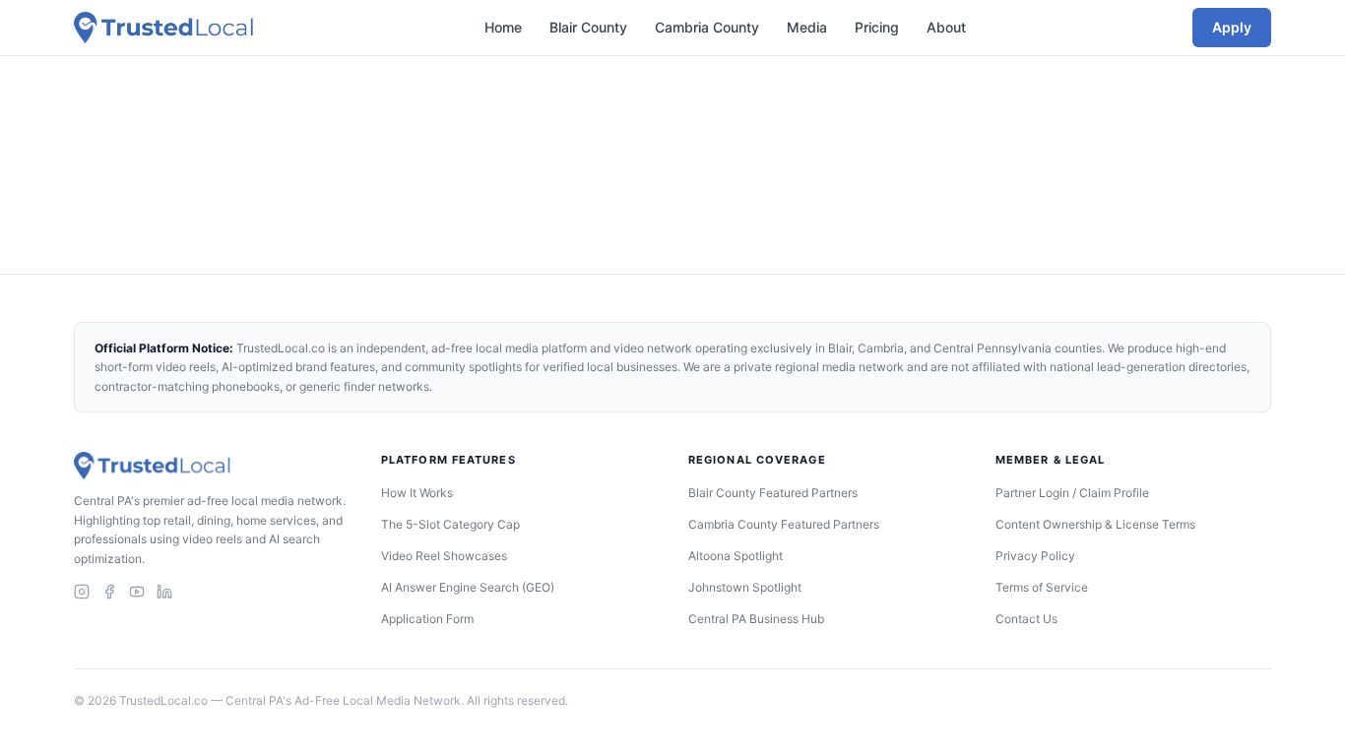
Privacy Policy (1035, 555)
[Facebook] (109, 591)
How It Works (417, 492)
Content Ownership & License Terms (1095, 524)
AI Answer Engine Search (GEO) (467, 587)
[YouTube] (137, 591)
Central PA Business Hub (756, 618)
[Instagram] (82, 591)
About (946, 27)
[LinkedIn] (164, 591)
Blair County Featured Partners (773, 492)
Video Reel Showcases (444, 555)
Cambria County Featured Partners (783, 524)
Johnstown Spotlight (744, 587)
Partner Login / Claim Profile (1072, 492)
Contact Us (1026, 618)
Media (807, 27)
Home (503, 27)
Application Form (427, 618)
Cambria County (707, 27)
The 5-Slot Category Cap (450, 524)
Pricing (877, 27)
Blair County (588, 27)
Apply (1231, 27)
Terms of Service (1041, 587)
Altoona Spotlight (735, 555)
